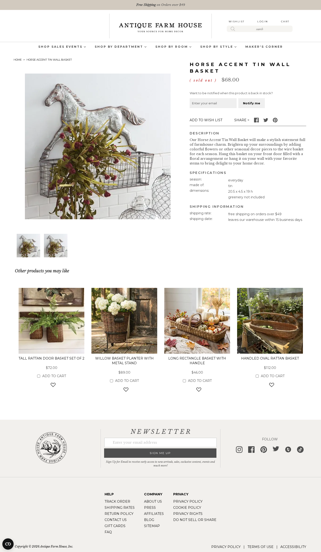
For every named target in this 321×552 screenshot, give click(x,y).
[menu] (160, 47)
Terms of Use (260, 547)
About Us (153, 501)
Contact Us (116, 520)
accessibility (293, 547)
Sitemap (152, 526)
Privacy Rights (188, 514)
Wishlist (237, 21)
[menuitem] (60, 47)
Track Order (117, 501)
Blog (149, 520)
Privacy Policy (188, 501)
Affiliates (154, 514)
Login (262, 21)
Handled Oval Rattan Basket (270, 358)
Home (18, 59)
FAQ (108, 532)
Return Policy (119, 514)
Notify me (251, 103)
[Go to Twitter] (265, 121)
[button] (28, 245)
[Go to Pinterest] (275, 121)
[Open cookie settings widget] (8, 544)
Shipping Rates (120, 507)
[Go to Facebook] (256, 121)
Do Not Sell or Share (194, 520)
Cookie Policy (187, 507)
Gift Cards (115, 526)
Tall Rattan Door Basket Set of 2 (51, 358)
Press (150, 507)
